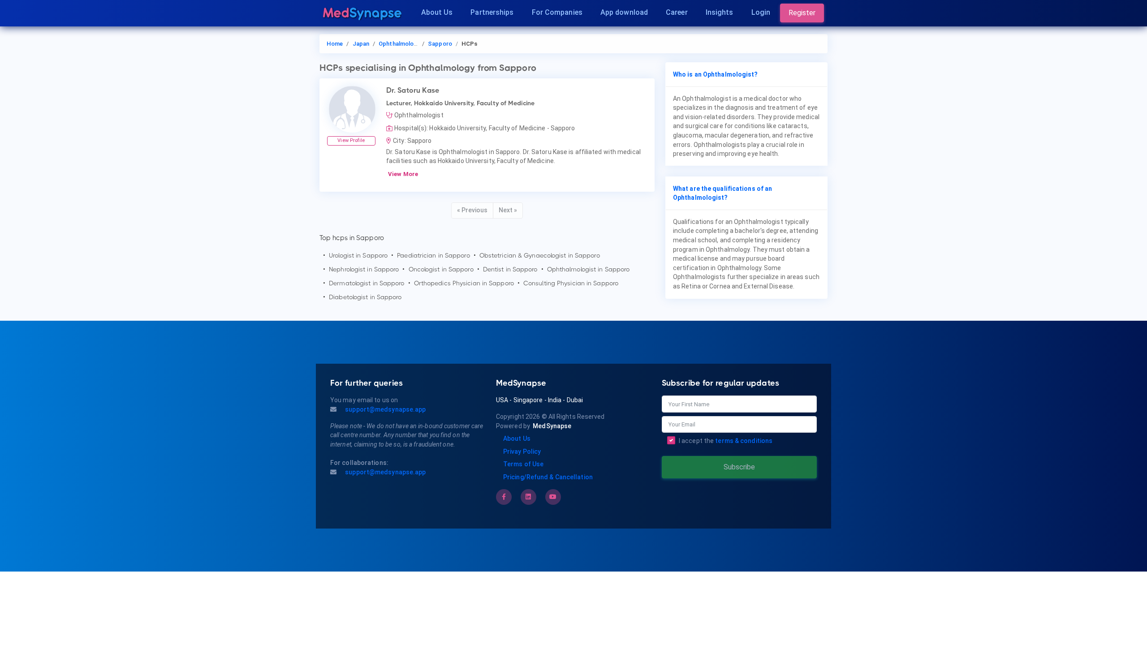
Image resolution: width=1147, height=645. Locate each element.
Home (335, 43)
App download (624, 12)
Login (761, 12)
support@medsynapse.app (385, 409)
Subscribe (739, 467)
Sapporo (440, 43)
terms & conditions (743, 440)
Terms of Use (523, 464)
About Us (437, 12)
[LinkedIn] (528, 496)
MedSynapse (552, 426)
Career (677, 12)
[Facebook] (504, 496)
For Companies (557, 12)
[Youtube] (552, 496)
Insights (719, 12)
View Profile (351, 140)
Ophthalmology (399, 43)
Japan (361, 43)
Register (802, 13)
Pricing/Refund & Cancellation (548, 477)
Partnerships (491, 12)
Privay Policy (522, 451)
